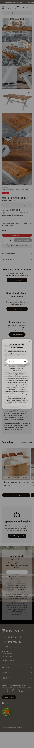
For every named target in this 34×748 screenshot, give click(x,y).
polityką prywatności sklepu (17, 368)
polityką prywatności (16, 400)
